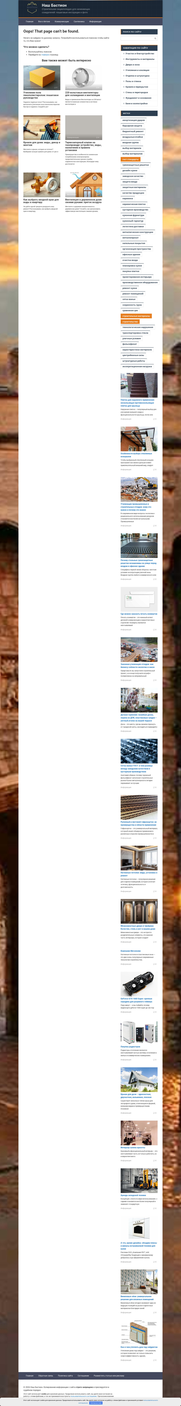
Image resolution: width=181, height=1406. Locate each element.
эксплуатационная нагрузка (137, 366)
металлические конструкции (138, 232)
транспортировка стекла (135, 333)
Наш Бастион (54, 5)
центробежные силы (133, 355)
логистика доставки (133, 226)
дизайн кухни (130, 170)
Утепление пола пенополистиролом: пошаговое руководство (40, 95)
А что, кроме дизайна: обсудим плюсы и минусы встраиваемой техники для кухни (139, 1246)
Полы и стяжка (133, 81)
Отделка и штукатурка (137, 75)
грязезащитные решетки (136, 165)
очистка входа (130, 260)
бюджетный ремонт (133, 131)
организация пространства (137, 249)
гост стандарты (131, 159)
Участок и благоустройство (140, 53)
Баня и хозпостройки (137, 103)
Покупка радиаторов (130, 1046)
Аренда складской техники (133, 1195)
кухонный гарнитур (133, 221)
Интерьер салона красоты (133, 1147)
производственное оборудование (140, 282)
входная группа (131, 142)
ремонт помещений (133, 293)
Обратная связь (45, 1376)
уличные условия (132, 338)
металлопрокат (131, 237)
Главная (29, 21)
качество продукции (133, 193)
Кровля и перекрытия (137, 86)
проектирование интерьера (137, 277)
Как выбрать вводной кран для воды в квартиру (41, 201)
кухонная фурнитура (133, 215)
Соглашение (83, 1376)
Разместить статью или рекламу (109, 1376)
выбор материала (132, 148)
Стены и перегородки (137, 92)
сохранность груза (132, 305)
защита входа (130, 181)
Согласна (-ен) (95, 1403)
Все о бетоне (44, 21)
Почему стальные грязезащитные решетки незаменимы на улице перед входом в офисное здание (138, 563)
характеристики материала (137, 349)
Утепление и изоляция (137, 70)
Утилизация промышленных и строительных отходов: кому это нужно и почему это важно (136, 507)
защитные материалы (134, 187)
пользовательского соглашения (84, 1396)
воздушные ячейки (133, 137)
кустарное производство (135, 209)
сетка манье (129, 299)
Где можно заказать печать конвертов (139, 614)
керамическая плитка (134, 204)
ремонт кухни (130, 288)
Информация (95, 21)
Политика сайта (65, 1376)
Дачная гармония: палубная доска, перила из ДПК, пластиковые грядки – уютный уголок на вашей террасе (139, 718)
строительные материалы (136, 316)
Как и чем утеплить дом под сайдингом (139, 1347)
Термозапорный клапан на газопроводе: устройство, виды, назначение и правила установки (83, 146)
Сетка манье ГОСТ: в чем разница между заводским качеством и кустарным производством (137, 769)
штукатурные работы (134, 361)
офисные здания (131, 254)
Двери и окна (133, 64)
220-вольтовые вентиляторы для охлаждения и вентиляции (82, 94)
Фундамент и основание (138, 98)
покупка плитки (131, 271)
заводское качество (133, 176)
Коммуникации (62, 21)
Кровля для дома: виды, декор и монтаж (41, 143)
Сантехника (79, 21)
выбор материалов (132, 153)
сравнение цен (130, 310)
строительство (130, 321)
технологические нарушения (138, 327)
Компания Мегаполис (131, 951)
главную (45, 55)
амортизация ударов (134, 120)
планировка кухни (132, 265)
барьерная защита (132, 125)
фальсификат (130, 344)
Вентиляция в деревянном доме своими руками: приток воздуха (83, 201)
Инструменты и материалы (140, 59)
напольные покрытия (134, 243)
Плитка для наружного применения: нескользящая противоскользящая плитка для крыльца (138, 403)
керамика (128, 198)
